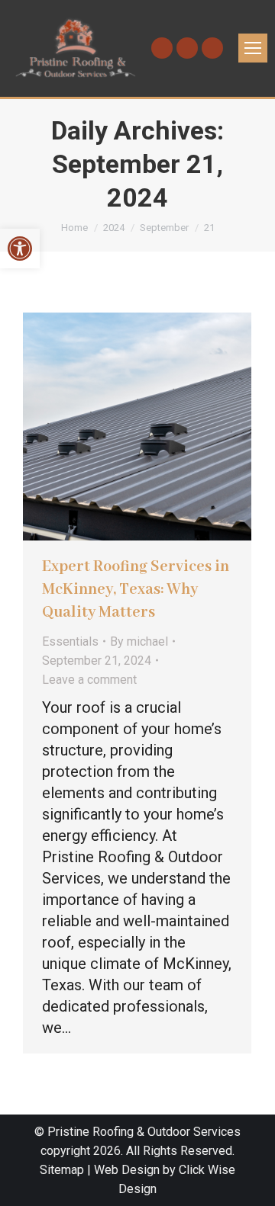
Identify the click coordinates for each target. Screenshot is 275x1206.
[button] (20, 248)
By (139, 641)
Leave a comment (89, 679)
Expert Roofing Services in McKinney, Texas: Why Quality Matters (135, 589)
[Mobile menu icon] (252, 48)
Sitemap (62, 1170)
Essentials (70, 641)
